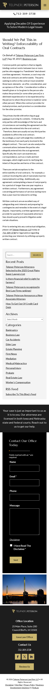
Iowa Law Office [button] (24, 637)
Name (13, 461)
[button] (45, 5)
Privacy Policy (29, 685)
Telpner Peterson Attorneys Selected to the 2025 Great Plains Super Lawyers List (23, 270)
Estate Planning (14, 349)
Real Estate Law (14, 377)
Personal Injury (13, 368)
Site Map (18, 685)
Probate (10, 372)
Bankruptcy (12, 330)
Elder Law (11, 344)
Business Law (29, 58)
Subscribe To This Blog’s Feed (21, 394)
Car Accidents (13, 339)
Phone (13, 490)
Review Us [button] (24, 666)
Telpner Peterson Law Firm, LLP (26, 679)
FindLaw (35, 688)
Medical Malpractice (16, 363)
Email (13, 476)
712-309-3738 (26, 13)
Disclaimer (15, 539)
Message (15, 505)
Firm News (11, 353)
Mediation (11, 358)
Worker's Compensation (18, 382)
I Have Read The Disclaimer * (22, 547)
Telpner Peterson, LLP (21, 229)
